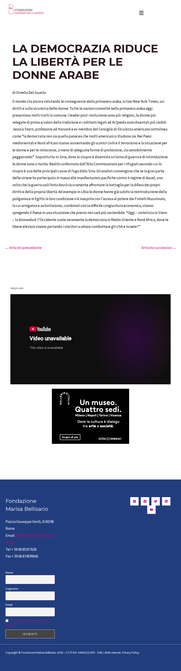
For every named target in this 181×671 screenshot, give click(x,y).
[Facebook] (145, 501)
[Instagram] (134, 501)
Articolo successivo (158, 247)
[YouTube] (151, 510)
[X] (155, 501)
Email (9, 605)
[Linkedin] (166, 501)
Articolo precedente (23, 247)
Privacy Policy (130, 652)
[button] (141, 13)
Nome (9, 572)
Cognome (12, 589)
